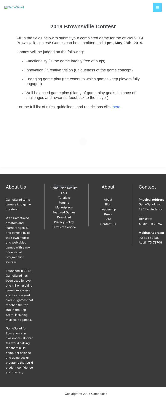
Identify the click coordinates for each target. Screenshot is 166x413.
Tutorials (64, 197)
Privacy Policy (64, 222)
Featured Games (64, 212)
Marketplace (64, 207)
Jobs (108, 219)
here (116, 107)
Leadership (108, 209)
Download (64, 217)
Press (108, 214)
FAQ (64, 193)
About (108, 199)
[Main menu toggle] (157, 7)
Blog (108, 204)
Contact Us (108, 224)
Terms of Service (64, 227)
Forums (64, 202)
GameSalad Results (63, 188)
